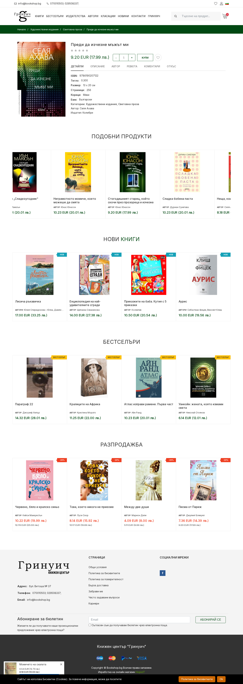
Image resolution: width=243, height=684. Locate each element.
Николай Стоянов (140, 412)
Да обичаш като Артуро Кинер (200, 507)
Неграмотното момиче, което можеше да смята (36, 200)
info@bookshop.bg (29, 3)
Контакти (138, 16)
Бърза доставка (99, 585)
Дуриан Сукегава (141, 207)
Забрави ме (96, 591)
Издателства (75, 16)
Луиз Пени (191, 412)
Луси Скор (28, 515)
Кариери (94, 603)
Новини (123, 16)
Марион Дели (84, 515)
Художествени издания (101, 104)
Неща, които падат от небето (200, 198)
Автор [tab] (116, 66)
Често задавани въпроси (104, 597)
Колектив (82, 310)
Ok (221, 679)
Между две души (82, 507)
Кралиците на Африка (30, 404)
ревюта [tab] (132, 66)
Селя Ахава (87, 108)
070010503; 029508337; (64, 3)
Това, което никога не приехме (37, 507)
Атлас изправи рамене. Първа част (94, 404)
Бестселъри (55, 16)
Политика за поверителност (106, 579)
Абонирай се (210, 619)
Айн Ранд (82, 412)
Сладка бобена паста (139, 198)
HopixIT (140, 671)
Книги (39, 16)
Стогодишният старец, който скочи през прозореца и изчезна (92, 200)
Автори (93, 16)
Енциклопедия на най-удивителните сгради (30, 303)
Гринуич (154, 16)
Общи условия (98, 567)
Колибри (88, 112)
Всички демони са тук (194, 404)
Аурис (128, 301)
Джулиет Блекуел (140, 515)
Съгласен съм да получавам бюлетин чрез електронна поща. (129, 625)
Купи (145, 57)
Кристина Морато (31, 412)
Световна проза (128, 104)
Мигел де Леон (194, 515)
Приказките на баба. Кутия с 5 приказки (91, 303)
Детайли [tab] (77, 66)
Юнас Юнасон (30, 207)
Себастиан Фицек (142, 310)
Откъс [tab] (171, 66)
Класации (108, 16)
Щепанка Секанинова (33, 310)
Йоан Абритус (193, 310)
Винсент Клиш (160, 310)
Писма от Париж (135, 507)
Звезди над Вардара (193, 301)
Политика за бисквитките (104, 573)
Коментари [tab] (152, 66)
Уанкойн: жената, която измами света (146, 405)
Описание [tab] (97, 66)
